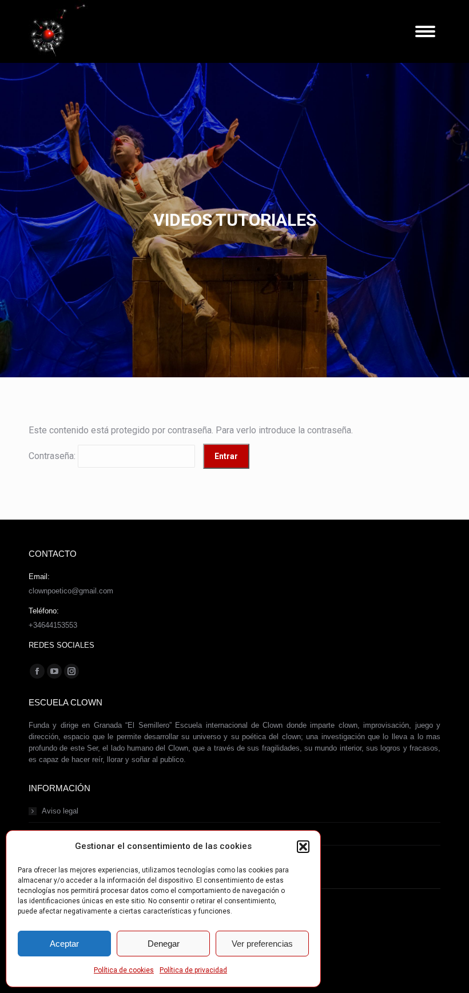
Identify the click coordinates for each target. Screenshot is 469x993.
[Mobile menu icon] (425, 31)
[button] (303, 846)
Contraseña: (53, 455)
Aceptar (64, 943)
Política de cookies (124, 970)
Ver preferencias (262, 943)
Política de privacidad (193, 970)
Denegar (164, 943)
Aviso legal (60, 811)
